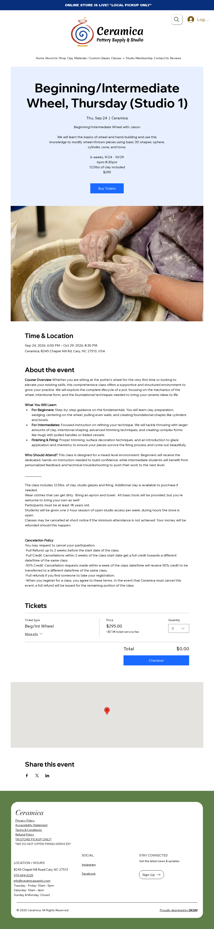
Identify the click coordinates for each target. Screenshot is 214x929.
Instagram (89, 864)
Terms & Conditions (28, 830)
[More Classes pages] (124, 58)
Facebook (89, 873)
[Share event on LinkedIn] (47, 775)
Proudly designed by (178, 910)
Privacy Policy (25, 820)
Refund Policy (24, 834)
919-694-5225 (23, 875)
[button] (151, 874)
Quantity (174, 620)
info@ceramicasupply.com (32, 881)
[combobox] (178, 628)
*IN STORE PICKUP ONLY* (33, 839)
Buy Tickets (107, 188)
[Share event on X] (37, 775)
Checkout (156, 660)
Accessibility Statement (31, 825)
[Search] (176, 19)
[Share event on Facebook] (27, 775)
